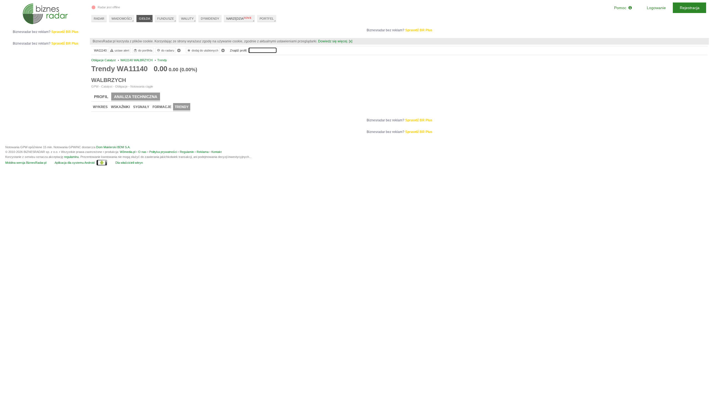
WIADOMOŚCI (121, 18)
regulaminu (71, 156)
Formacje (162, 107)
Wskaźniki (120, 107)
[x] (350, 41)
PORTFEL (267, 18)
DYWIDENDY (210, 18)
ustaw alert (122, 50)
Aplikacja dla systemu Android (75, 162)
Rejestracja (689, 8)
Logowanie (656, 8)
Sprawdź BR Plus (418, 30)
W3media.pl (127, 152)
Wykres (100, 107)
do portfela (145, 50)
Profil (101, 96)
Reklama (203, 152)
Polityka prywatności (163, 152)
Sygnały (141, 107)
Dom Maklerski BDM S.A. (113, 147)
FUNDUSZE (165, 18)
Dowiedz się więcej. (333, 41)
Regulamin (187, 152)
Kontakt (216, 152)
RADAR (99, 18)
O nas (142, 152)
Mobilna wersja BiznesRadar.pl (25, 162)
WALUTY (187, 18)
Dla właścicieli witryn (129, 162)
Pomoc (621, 8)
